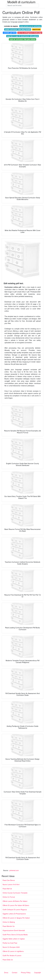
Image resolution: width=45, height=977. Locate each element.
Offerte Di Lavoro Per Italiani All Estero (16, 905)
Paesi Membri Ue (9, 926)
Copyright (37, 972)
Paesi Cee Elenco (9, 880)
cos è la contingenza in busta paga (30, 33)
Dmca (6, 972)
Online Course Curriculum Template (15, 893)
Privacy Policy (25, 972)
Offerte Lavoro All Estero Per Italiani (15, 901)
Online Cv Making (9, 922)
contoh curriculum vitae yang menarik (18, 29)
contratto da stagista (11, 26)
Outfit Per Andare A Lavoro (12, 955)
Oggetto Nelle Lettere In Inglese (14, 939)
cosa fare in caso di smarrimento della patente (22, 36)
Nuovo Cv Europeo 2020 (11, 947)
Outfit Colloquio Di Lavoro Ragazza (15, 909)
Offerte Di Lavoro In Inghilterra (13, 951)
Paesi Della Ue (8, 960)
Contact (14, 972)
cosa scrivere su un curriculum (30, 26)
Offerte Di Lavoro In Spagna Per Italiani (16, 918)
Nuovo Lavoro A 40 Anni (11, 884)
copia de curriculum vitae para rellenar (22, 39)
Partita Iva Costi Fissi (10, 943)
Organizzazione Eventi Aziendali (14, 930)
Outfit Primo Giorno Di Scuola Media (15, 934)
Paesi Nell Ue (7, 889)
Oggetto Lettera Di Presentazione (14, 914)
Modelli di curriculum (21, 2)
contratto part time (9, 33)
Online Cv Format (9, 897)
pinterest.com (14, 870)
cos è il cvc (36, 29)
